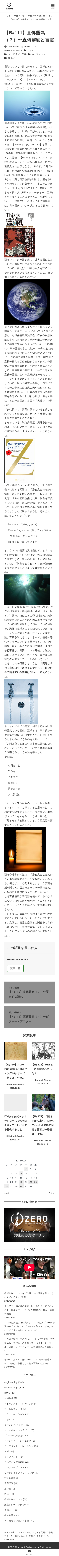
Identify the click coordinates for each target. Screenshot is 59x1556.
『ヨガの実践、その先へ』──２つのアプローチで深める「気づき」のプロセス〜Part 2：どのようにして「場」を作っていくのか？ (29, 1326)
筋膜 (6, 1493)
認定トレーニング (13, 1504)
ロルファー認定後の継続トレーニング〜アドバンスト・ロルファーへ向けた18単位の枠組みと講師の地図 (29, 1309)
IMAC (7, 1392)
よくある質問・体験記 (42, 1532)
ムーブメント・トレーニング (18, 1445)
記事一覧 (15, 968)
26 (6, 1186)
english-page (11, 1387)
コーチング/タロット (14, 1424)
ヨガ (6, 1451)
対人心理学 (10, 1477)
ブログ (32, 1535)
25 (35, 1181)
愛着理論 (8, 1483)
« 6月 (7, 1193)
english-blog (11, 1382)
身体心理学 (10, 1515)
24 (30, 1181)
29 (21, 1186)
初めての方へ (10, 1532)
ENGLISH (9, 1539)
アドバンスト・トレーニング (18, 1403)
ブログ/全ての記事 (17, 54)
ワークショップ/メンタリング (19, 1472)
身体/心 (11, 58)
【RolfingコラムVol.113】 (27, 144)
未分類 (7, 1488)
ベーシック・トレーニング (17, 1440)
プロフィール (42, 1535)
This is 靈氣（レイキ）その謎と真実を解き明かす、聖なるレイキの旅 (28, 179)
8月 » (52, 1193)
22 (21, 1181)
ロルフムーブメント (14, 1467)
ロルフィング (38, 54)
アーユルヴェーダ (13, 1408)
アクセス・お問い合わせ (15, 1535)
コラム (30, 50)
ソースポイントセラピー (16, 1430)
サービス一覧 (24, 1532)
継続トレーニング (13, 1499)
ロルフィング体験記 (14, 1461)
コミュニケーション (14, 1414)
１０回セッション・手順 (16, 1520)
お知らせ (8, 1398)
